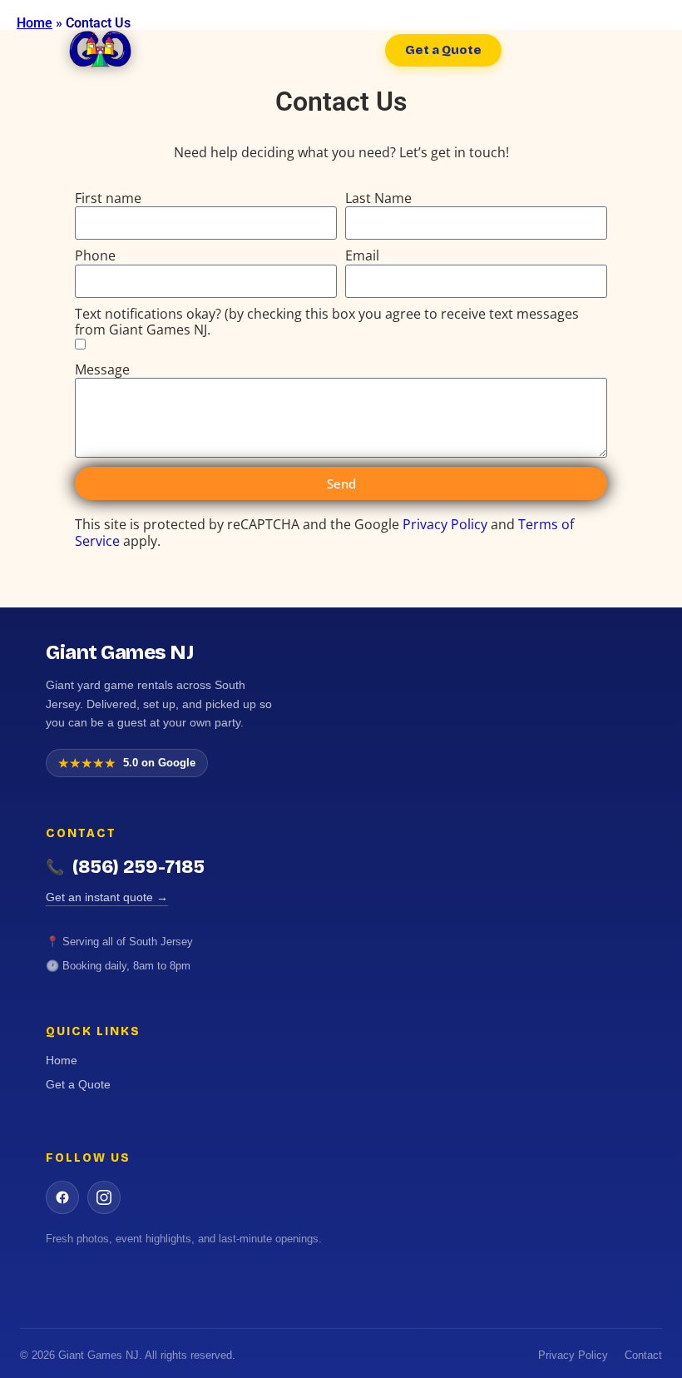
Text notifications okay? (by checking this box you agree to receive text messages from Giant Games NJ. (327, 322)
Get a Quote (78, 1084)
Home (61, 1060)
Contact (643, 1355)
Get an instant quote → (107, 897)
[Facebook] (62, 1197)
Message (102, 370)
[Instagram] (104, 1197)
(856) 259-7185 (125, 867)
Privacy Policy (445, 524)
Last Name (378, 198)
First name (108, 198)
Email (362, 256)
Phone (95, 256)
